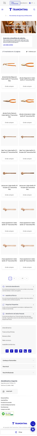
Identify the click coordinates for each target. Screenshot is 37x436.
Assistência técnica (8, 344)
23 (22, 278)
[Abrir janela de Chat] (32, 423)
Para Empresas (4, 407)
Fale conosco (6, 340)
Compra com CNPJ (5, 409)
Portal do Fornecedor (6, 402)
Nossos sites (6, 336)
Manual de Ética (5, 398)
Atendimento (23, 3)
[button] (32, 429)
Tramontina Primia (8, 332)
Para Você (4, 3)
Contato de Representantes (8, 405)
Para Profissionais (14, 3)
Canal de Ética (4, 400)
